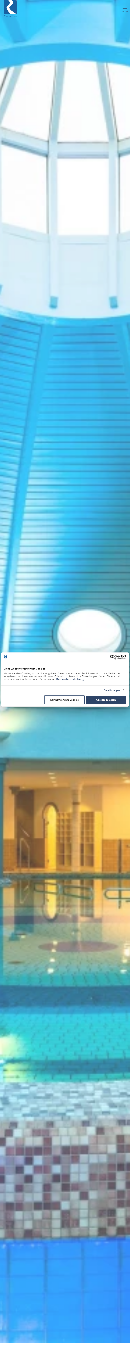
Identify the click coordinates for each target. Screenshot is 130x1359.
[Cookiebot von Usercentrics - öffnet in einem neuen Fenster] (112, 657)
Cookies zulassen (106, 699)
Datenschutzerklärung (70, 679)
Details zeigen (112, 690)
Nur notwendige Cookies (64, 699)
